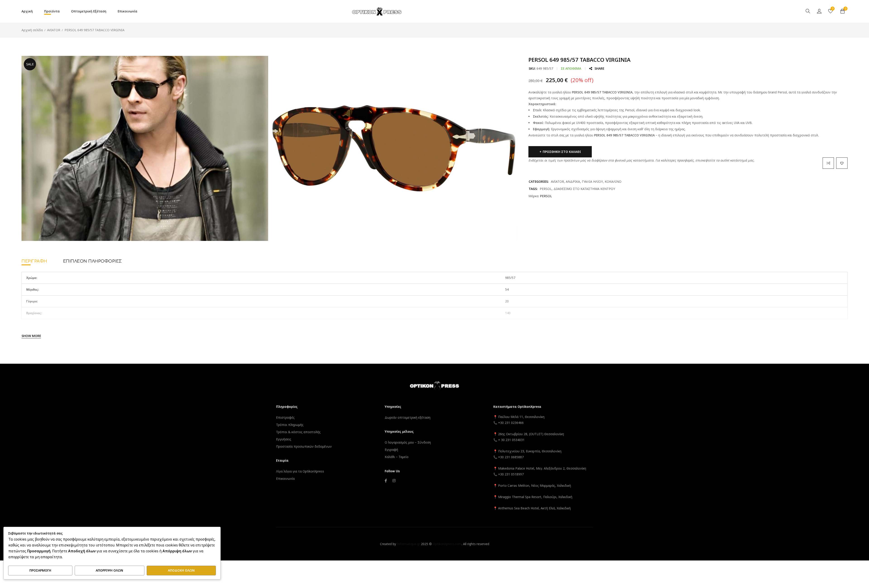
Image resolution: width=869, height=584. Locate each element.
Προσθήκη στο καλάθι (562, 152)
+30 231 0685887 (511, 457)
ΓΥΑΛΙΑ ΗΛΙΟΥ (592, 181)
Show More (31, 336)
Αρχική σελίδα (32, 30)
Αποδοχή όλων (181, 570)
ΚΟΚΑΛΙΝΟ (613, 181)
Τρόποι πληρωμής (289, 425)
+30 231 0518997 (511, 474)
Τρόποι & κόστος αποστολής (298, 432)
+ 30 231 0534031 (511, 440)
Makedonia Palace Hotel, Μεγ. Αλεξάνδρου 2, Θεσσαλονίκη (542, 468)
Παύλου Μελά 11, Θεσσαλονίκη (520, 417)
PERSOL (546, 189)
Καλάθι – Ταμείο (396, 457)
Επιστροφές (285, 417)
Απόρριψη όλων (109, 570)
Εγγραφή (391, 449)
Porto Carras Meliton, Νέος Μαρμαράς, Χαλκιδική (534, 485)
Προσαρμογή (40, 570)
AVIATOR (53, 30)
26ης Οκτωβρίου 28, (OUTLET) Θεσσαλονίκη (531, 434)
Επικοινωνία (285, 478)
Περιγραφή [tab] (34, 261)
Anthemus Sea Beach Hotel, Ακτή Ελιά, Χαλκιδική (534, 508)
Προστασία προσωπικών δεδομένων (304, 446)
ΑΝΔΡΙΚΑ (573, 181)
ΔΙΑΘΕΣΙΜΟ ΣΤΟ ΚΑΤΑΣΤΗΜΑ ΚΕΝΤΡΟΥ (584, 189)
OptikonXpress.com (447, 544)
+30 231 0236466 (511, 422)
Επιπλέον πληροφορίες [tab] (92, 261)
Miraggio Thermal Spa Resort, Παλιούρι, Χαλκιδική (535, 497)
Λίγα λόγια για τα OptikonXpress (300, 471)
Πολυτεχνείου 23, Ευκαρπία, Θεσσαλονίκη (529, 451)
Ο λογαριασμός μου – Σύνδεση (408, 442)
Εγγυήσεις (283, 439)
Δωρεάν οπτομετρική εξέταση (407, 417)
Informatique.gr (408, 544)
